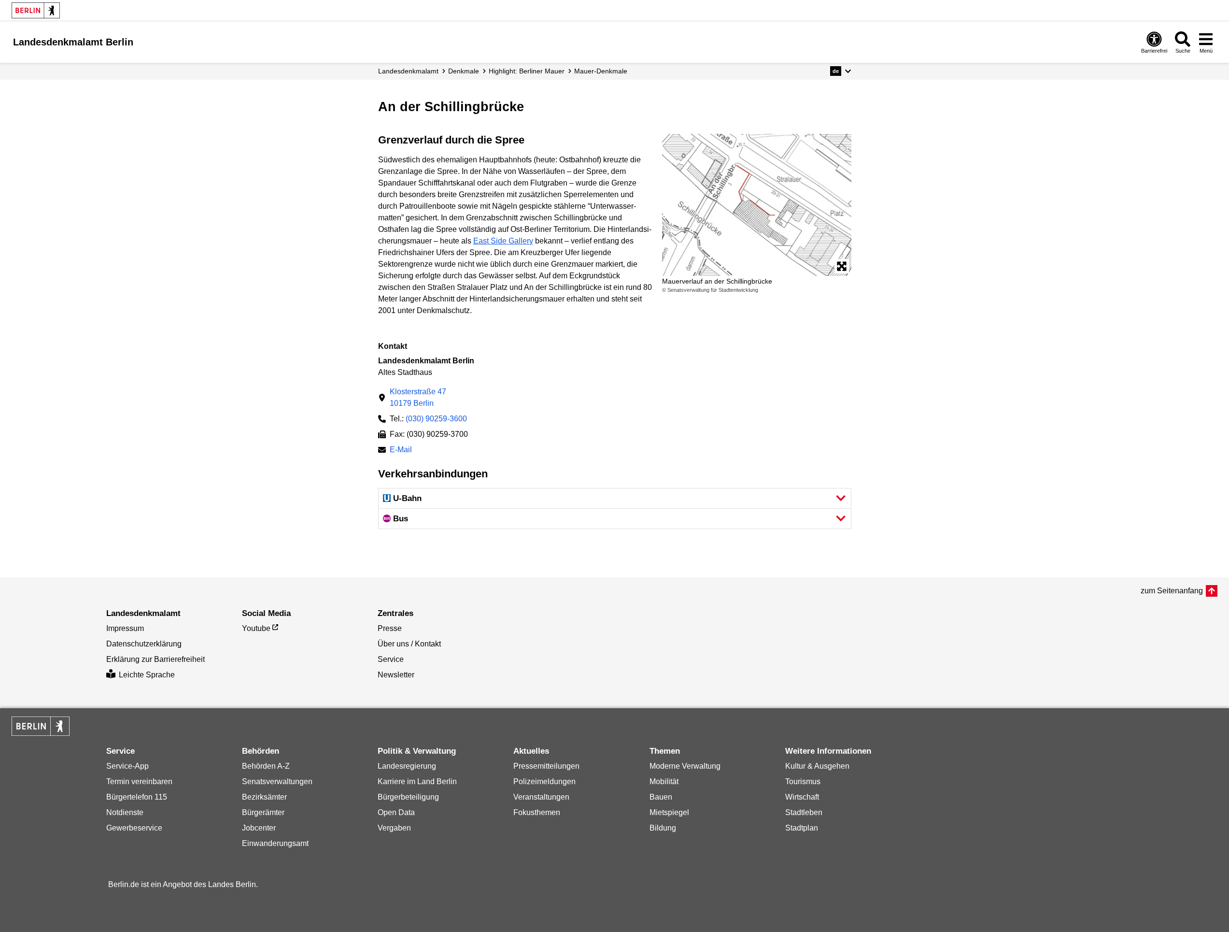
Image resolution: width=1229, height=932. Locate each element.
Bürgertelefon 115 (136, 797)
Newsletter (396, 675)
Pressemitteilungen (546, 766)
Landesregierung (407, 766)
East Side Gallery (503, 241)
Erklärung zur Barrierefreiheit (155, 659)
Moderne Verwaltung (685, 766)
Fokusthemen (536, 812)
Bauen (661, 797)
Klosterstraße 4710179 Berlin (418, 397)
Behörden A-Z (266, 766)
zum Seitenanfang (1172, 591)
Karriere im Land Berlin (417, 781)
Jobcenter (259, 828)
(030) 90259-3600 (436, 419)
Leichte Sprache (147, 675)
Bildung (663, 828)
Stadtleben (803, 812)
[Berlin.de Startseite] (36, 10)
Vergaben (394, 828)
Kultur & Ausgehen (817, 766)
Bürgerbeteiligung (408, 797)
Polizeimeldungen (544, 781)
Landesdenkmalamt (408, 71)
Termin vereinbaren (139, 781)
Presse (390, 628)
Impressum (125, 628)
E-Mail (401, 450)
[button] (840, 71)
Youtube (256, 628)
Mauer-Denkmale (600, 71)
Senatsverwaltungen (277, 781)
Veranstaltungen (541, 797)
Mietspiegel (669, 812)
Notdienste (124, 812)
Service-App (127, 766)
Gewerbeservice (134, 828)
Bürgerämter (263, 812)
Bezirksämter (264, 797)
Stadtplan (801, 828)
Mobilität (664, 781)
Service (391, 659)
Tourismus (802, 781)
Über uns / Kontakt (409, 644)
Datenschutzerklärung (144, 644)
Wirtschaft (802, 797)
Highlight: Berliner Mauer (527, 71)
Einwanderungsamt (275, 843)
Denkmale (463, 71)
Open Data (396, 812)
